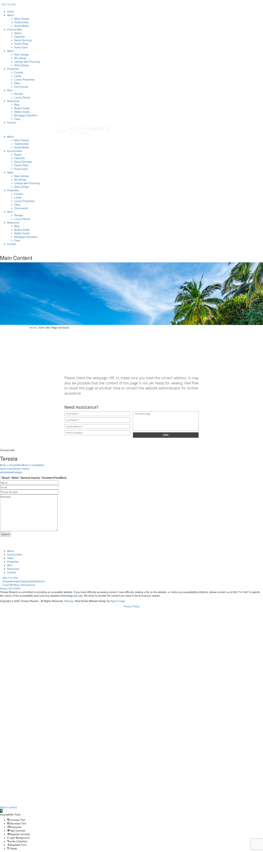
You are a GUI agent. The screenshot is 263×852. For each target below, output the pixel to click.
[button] (1, 811)
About (10, 15)
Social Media (21, 26)
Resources (13, 101)
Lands (17, 76)
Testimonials (21, 22)
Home (10, 11)
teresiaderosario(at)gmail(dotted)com (23, 581)
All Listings (20, 58)
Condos (18, 72)
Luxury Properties (24, 79)
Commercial (21, 86)
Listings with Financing (27, 61)
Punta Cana (21, 47)
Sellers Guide (22, 111)
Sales (10, 51)
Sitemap (69, 601)
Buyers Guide (22, 108)
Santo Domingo (23, 40)
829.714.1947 (10, 577)
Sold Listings (21, 65)
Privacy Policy (131, 606)
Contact (11, 122)
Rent (10, 90)
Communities (14, 29)
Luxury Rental (22, 97)
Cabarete (19, 36)
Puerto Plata (21, 43)
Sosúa (17, 33)
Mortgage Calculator (25, 115)
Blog (16, 104)
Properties (13, 69)
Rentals (18, 94)
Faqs (17, 119)
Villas (17, 83)
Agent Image (118, 601)
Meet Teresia (21, 18)
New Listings (21, 54)
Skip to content (8, 807)
